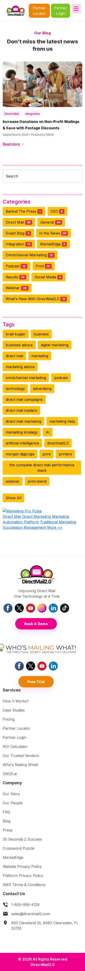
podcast (61, 377)
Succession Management (24, 527)
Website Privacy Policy (22, 866)
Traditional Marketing (58, 522)
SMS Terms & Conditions (24, 884)
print (47, 454)
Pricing (9, 719)
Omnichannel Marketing (29, 255)
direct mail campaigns (24, 399)
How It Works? (16, 701)
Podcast (16, 266)
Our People (12, 803)
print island (37, 481)
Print (43, 266)
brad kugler (16, 334)
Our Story (11, 793)
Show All (13, 498)
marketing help (62, 421)
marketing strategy (22, 432)
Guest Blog (17, 233)
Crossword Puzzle (18, 848)
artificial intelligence (22, 443)
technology (15, 388)
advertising (42, 388)
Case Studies (14, 710)
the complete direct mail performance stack (42, 468)
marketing (39, 356)
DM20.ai (10, 773)
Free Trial (36, 682)
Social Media (47, 277)
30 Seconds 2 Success (22, 839)
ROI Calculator (15, 746)
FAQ (6, 812)
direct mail (14, 356)
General (50, 222)
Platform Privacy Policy (23, 875)
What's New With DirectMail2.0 (35, 299)
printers (65, 454)
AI (48, 432)
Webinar (16, 288)
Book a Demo (36, 624)
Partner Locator (39, 11)
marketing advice (20, 366)
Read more (12, 144)
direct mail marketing (23, 421)
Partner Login (60, 11)
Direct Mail (12, 113)
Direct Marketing (36, 516)
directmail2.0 (58, 443)
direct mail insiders (21, 410)
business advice (19, 345)
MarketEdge (52, 244)
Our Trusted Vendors (21, 755)
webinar (12, 481)
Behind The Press (23, 211)
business (41, 334)
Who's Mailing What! (20, 764)
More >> (55, 527)
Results (15, 277)
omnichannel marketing (26, 377)
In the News (52, 233)
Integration (32, 113)
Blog (6, 821)
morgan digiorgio (20, 454)
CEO (57, 211)
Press (7, 830)
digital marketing (54, 345)
